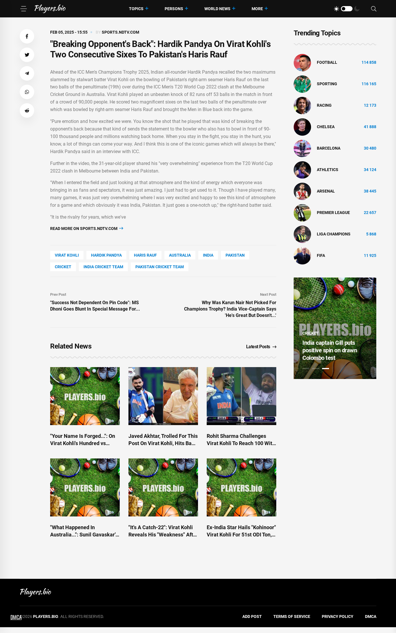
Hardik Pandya (106, 255)
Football (327, 62)
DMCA (370, 616)
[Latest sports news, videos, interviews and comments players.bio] (50, 8)
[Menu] (23, 8)
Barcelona (328, 148)
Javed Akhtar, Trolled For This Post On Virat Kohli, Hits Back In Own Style (163, 443)
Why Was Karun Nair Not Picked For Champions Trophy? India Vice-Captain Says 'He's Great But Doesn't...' (230, 309)
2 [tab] (315, 368)
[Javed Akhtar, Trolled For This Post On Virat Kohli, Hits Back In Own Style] (163, 396)
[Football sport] (302, 62)
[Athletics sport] (302, 169)
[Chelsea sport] (302, 126)
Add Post (252, 616)
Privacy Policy (337, 616)
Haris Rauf (145, 255)
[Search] (373, 9)
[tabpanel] (335, 328)
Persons (174, 8)
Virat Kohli (67, 255)
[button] (27, 36)
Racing (324, 105)
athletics (327, 169)
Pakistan (235, 255)
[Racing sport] (302, 105)
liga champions (333, 234)
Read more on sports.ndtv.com (84, 228)
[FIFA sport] (302, 255)
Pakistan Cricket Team (159, 266)
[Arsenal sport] (302, 191)
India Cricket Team (103, 266)
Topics (136, 8)
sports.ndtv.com (120, 32)
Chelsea (326, 126)
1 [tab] (305, 368)
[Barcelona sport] (302, 148)
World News (217, 8)
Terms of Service (291, 616)
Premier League (333, 212)
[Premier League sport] (302, 212)
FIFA (321, 255)
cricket (63, 266)
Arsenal (326, 191)
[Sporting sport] (302, 83)
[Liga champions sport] (302, 234)
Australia (180, 255)
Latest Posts (258, 346)
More (257, 8)
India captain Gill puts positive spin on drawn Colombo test (329, 350)
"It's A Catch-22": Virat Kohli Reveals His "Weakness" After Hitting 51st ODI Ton (163, 534)
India (208, 255)
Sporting (327, 83)
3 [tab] (325, 368)
